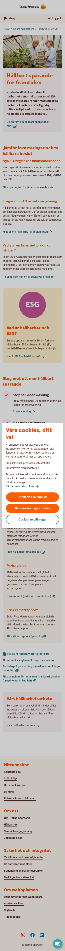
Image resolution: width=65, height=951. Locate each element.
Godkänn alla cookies (33, 497)
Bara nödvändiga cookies (32, 508)
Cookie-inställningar (32, 520)
